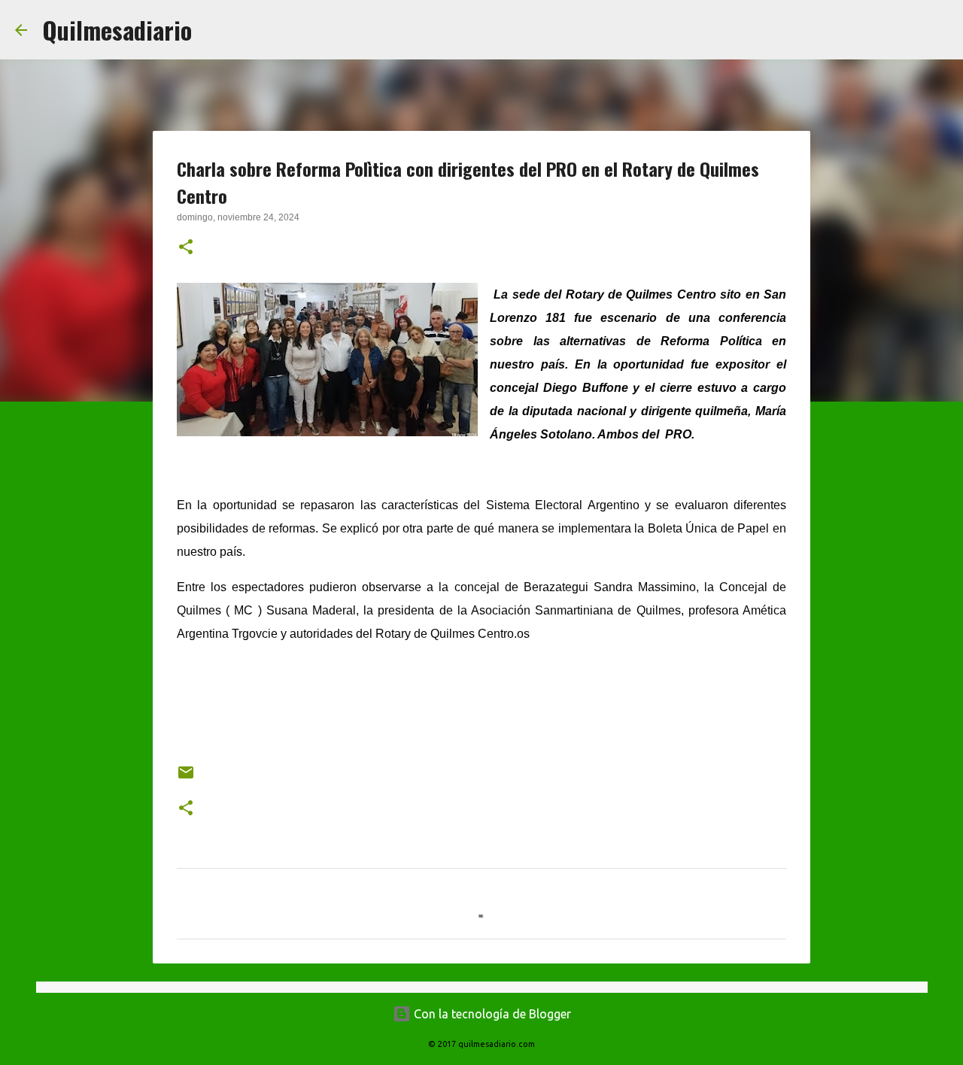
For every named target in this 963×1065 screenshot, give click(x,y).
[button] (186, 248)
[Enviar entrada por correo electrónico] (186, 778)
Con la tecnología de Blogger (491, 1014)
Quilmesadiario (117, 29)
